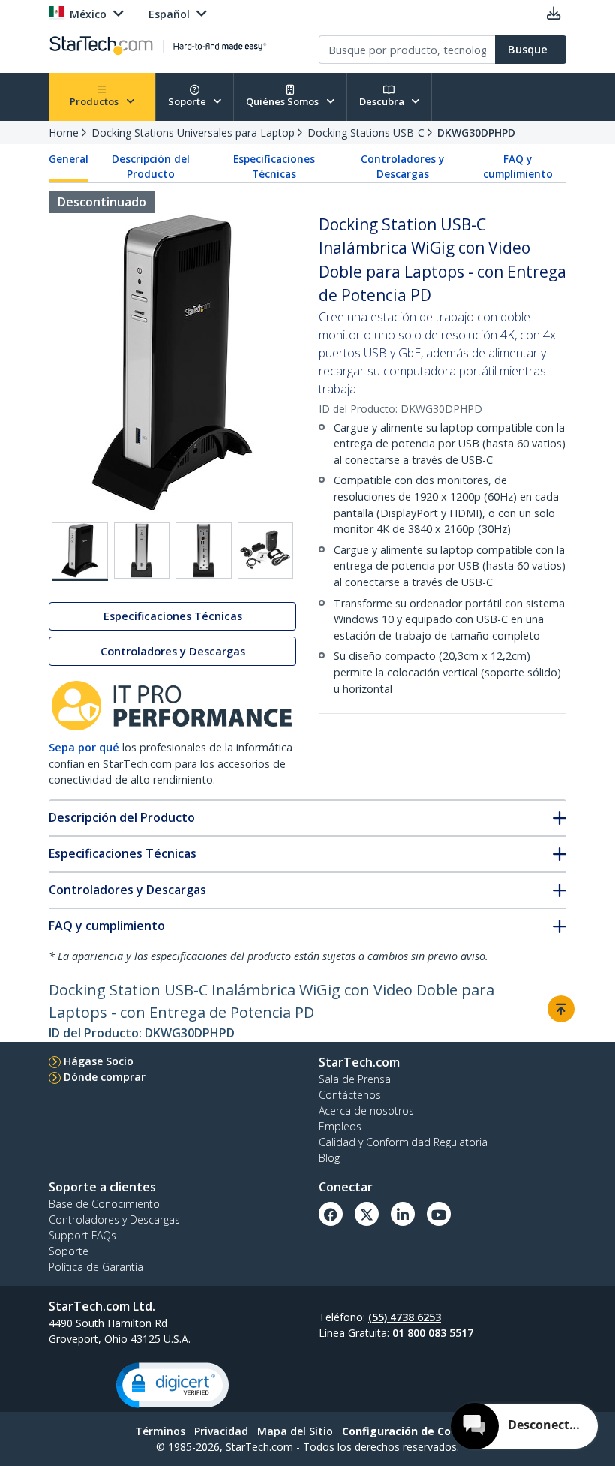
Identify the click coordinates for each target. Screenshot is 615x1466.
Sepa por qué (84, 747)
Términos (160, 1431)
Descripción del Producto (151, 166)
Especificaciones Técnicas (274, 166)
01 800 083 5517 (432, 1333)
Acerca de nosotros (366, 1110)
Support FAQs (82, 1235)
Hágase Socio (99, 1061)
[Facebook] (331, 1214)
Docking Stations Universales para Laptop (193, 132)
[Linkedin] (403, 1214)
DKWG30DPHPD (476, 132)
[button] (172, 1385)
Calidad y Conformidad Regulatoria (403, 1142)
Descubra (382, 101)
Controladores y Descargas (402, 166)
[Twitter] (367, 1214)
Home (64, 132)
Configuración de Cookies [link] (411, 1431)
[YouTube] (439, 1214)
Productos (95, 101)
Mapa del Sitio (295, 1431)
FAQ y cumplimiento (518, 166)
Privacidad (221, 1431)
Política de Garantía (96, 1267)
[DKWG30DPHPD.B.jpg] (142, 550)
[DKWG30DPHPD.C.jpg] (204, 550)
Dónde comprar (105, 1077)
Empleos (340, 1126)
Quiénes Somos (283, 101)
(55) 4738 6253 (404, 1317)
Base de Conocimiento (104, 1204)
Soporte (188, 101)
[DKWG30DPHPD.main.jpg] (80, 551)
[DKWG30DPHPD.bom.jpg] (266, 550)
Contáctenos (350, 1095)
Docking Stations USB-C (366, 132)
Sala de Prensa (355, 1079)
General (68, 159)
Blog (329, 1158)
